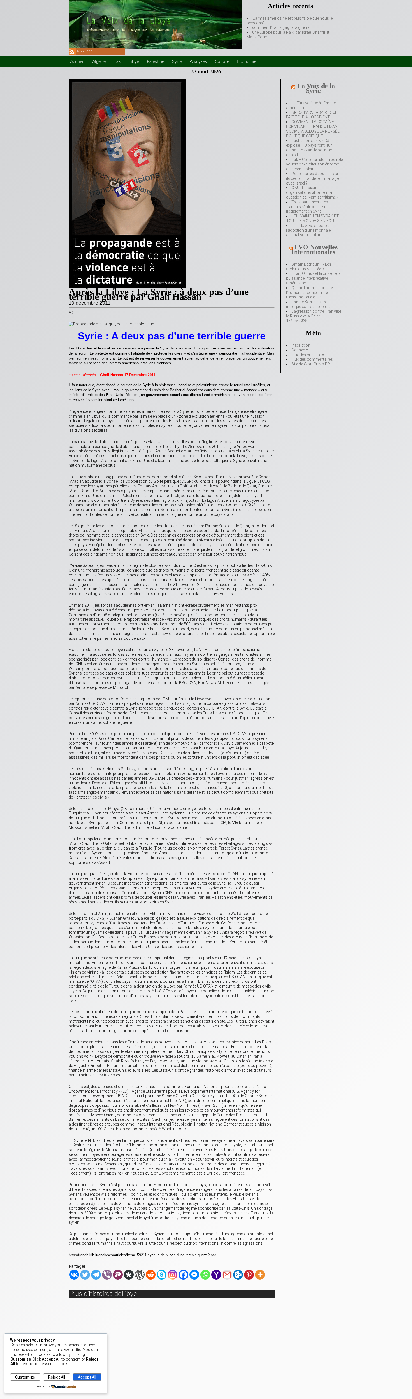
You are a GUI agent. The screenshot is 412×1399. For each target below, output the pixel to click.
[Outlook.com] (238, 1275)
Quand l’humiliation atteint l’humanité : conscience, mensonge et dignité (311, 293)
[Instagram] (172, 1275)
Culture (222, 61)
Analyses (198, 61)
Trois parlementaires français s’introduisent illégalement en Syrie (307, 207)
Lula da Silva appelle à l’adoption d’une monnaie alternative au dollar (308, 230)
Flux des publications (310, 355)
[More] (260, 1275)
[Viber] (107, 1275)
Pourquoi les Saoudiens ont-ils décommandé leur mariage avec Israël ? (314, 178)
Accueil (77, 61)
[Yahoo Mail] (216, 1275)
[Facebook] (183, 1275)
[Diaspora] (129, 1275)
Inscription (300, 345)
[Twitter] (85, 1275)
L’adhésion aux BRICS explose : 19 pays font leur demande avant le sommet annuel (309, 147)
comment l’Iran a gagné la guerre (280, 27)
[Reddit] (151, 1275)
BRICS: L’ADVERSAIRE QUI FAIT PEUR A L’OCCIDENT (311, 114)
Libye (134, 61)
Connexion (301, 350)
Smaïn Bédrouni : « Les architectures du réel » (308, 266)
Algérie (99, 61)
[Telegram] (96, 1275)
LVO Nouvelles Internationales (314, 249)
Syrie (177, 61)
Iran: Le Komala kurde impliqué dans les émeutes (309, 304)
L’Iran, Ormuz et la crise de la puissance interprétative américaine (313, 278)
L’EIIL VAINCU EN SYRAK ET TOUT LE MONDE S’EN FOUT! (312, 218)
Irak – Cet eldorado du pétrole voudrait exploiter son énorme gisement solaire (314, 164)
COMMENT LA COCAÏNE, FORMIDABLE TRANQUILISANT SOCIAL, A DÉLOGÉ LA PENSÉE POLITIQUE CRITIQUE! (313, 128)
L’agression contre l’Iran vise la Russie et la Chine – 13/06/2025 (313, 316)
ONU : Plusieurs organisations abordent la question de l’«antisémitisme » (312, 192)
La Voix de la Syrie (316, 88)
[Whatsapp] (205, 1275)
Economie (246, 61)
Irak (117, 61)
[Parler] (118, 1275)
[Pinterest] (249, 1275)
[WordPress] (140, 1275)
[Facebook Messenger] (194, 1275)
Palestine (155, 61)
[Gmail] (227, 1275)
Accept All (87, 1377)
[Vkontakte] (74, 1275)
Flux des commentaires (312, 359)
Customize (25, 1377)
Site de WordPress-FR (310, 364)
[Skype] (161, 1275)
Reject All (56, 1377)
